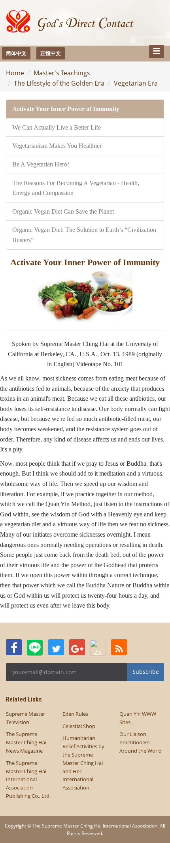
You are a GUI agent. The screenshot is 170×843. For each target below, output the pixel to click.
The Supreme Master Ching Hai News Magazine (26, 742)
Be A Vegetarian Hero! (40, 164)
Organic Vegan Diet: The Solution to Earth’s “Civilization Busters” (84, 234)
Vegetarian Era (136, 83)
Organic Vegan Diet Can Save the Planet (63, 211)
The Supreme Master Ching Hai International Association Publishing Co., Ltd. (28, 779)
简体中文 (16, 53)
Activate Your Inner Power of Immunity (65, 108)
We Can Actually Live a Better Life (56, 127)
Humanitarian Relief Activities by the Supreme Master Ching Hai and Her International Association (83, 762)
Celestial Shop (78, 726)
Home (15, 73)
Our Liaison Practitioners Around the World (140, 742)
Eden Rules (75, 713)
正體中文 (50, 53)
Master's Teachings (62, 73)
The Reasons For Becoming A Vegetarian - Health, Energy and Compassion (75, 188)
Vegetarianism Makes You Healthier (57, 145)
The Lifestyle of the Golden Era (59, 83)
